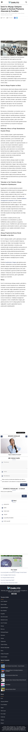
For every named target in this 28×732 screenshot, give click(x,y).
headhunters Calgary (10, 262)
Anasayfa (2, 13)
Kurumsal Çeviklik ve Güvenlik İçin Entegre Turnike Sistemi (14, 572)
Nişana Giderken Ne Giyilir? (14, 454)
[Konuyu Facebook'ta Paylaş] (15, 18)
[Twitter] (14, 593)
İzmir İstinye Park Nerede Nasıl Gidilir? (9, 582)
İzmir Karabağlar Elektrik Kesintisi (8, 575)
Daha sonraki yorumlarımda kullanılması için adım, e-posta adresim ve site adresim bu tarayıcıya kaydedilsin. (14, 480)
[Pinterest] (16, 593)
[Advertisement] (14, 30)
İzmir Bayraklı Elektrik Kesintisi (7, 577)
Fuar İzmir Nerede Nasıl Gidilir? (7, 580)
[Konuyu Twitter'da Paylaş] (17, 18)
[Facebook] (12, 593)
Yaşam (6, 13)
